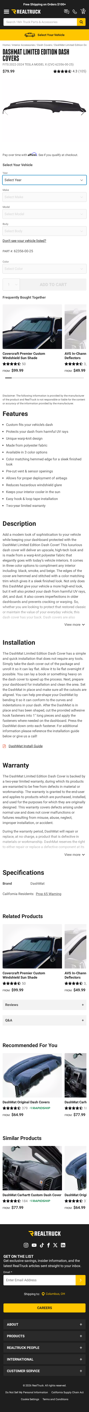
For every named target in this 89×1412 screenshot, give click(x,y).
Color (6, 261)
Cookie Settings (30, 1399)
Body (5, 224)
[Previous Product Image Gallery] (6, 111)
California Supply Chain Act (67, 1392)
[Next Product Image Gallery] (83, 111)
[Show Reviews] (69, 71)
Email (7, 1272)
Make (6, 189)
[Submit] (81, 1280)
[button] (44, 1324)
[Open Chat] (66, 11)
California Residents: (32, 894)
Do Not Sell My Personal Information (26, 1392)
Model (6, 207)
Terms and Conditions (55, 1399)
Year (5, 172)
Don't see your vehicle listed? (24, 241)
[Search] (81, 22)
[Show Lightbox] (44, 110)
